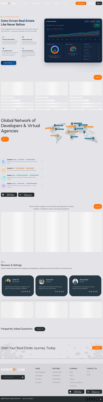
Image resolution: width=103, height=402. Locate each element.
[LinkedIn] (97, 399)
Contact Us (73, 386)
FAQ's (71, 375)
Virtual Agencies (36, 3)
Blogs (71, 372)
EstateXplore (56, 379)
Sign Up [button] (91, 3)
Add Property (81, 3)
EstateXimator (57, 372)
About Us (25, 3)
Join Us (5, 139)
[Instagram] (93, 399)
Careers (72, 379)
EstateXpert (56, 375)
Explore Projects (8, 63)
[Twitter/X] (90, 399)
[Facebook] (87, 399)
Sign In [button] (99, 3)
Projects (57, 3)
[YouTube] (100, 399)
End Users (38, 379)
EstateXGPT (56, 382)
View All (98, 77)
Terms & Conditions (76, 382)
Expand (39, 329)
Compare (38, 382)
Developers (47, 3)
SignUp (97, 348)
